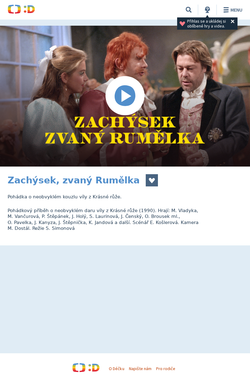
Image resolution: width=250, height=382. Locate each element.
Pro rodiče (165, 368)
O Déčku (116, 368)
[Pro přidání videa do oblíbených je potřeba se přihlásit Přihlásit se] (152, 180)
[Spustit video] (125, 96)
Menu (236, 10)
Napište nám (140, 368)
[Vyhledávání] (189, 10)
